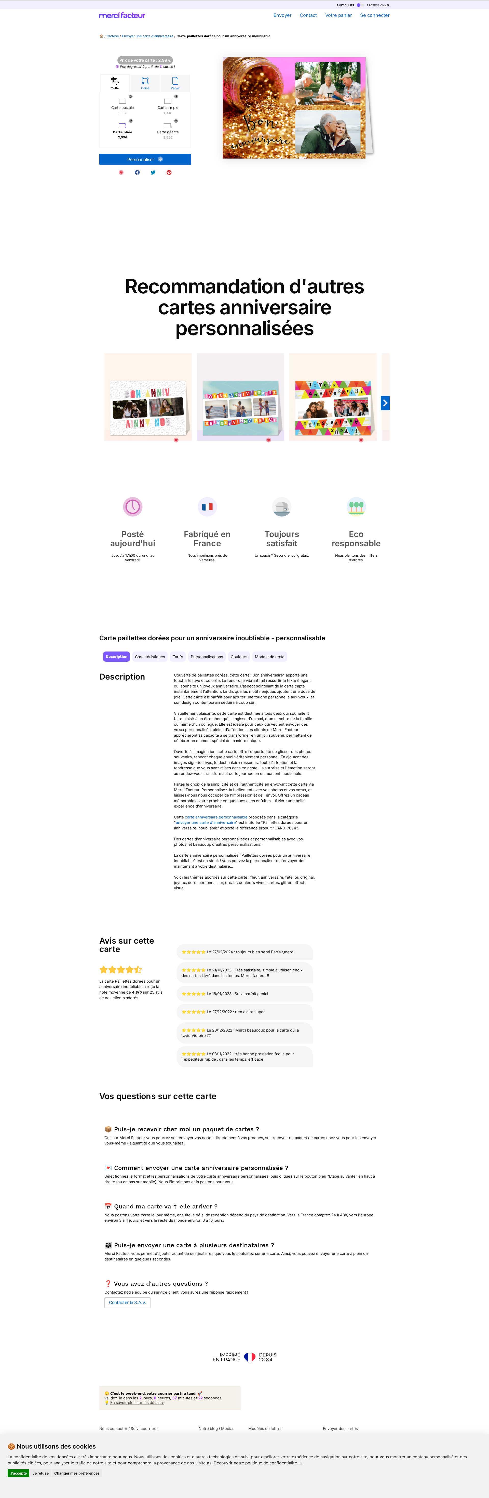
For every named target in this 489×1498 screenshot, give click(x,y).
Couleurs (239, 656)
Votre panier (338, 15)
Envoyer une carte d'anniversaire (147, 36)
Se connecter (375, 15)
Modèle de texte (269, 656)
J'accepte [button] (18, 1473)
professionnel (378, 5)
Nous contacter (113, 1428)
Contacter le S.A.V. (127, 1302)
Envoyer (282, 15)
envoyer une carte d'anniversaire (206, 822)
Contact (308, 15)
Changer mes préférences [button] (77, 1473)
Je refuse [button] (41, 1473)
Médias (227, 1428)
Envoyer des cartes (340, 1428)
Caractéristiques (150, 656)
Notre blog (208, 1428)
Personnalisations (207, 656)
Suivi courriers (144, 1428)
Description (116, 656)
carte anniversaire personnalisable (216, 817)
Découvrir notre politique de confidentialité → (258, 1462)
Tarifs (178, 656)
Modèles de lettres (265, 1428)
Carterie (113, 36)
